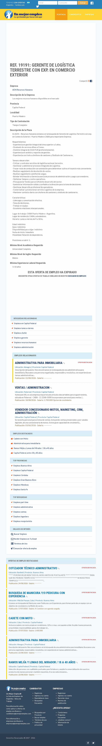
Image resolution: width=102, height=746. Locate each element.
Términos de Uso (20, 543)
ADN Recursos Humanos (22, 90)
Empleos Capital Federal (23, 470)
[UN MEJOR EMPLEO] (24, 12)
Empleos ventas (19, 512)
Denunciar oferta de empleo (25, 548)
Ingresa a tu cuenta (41, 696)
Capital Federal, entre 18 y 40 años (28, 453)
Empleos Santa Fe (20, 489)
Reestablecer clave (41, 698)
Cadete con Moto (21, 438)
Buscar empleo (40, 717)
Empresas (89, 14)
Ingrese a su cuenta (65, 696)
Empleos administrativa (23, 507)
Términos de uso (41, 720)
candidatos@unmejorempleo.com (18, 714)
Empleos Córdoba (20, 475)
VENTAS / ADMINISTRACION (32, 387)
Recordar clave (63, 698)
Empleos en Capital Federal (25, 323)
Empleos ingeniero (21, 516)
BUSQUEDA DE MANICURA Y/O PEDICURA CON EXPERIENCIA (37, 594)
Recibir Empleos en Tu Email (25, 539)
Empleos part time (20, 502)
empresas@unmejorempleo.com (18, 724)
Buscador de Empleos (77, 276)
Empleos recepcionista (22, 521)
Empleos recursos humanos (25, 342)
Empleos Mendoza (20, 485)
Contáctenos (62, 712)
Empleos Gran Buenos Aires (24, 480)
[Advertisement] (51, 41)
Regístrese (61, 693)
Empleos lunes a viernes (24, 328)
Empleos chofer (20, 333)
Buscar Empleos (20, 534)
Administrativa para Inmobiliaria (39, 363)
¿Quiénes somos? (64, 720)
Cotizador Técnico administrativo (33, 568)
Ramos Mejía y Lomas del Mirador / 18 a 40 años (34, 448)
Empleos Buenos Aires (22, 465)
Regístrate (38, 693)
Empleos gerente (21, 338)
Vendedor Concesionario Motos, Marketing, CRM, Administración (49, 411)
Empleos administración (24, 347)
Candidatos (75, 14)
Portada (61, 14)
